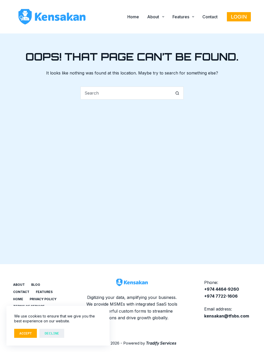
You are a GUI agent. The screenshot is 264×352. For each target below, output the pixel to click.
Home (133, 16)
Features (180, 16)
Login (239, 17)
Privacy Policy (43, 299)
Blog (35, 285)
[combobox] (126, 93)
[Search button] (177, 93)
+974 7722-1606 (221, 296)
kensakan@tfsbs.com (226, 316)
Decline (52, 333)
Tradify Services (161, 343)
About (153, 16)
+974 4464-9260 (221, 289)
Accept (25, 333)
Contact (210, 16)
